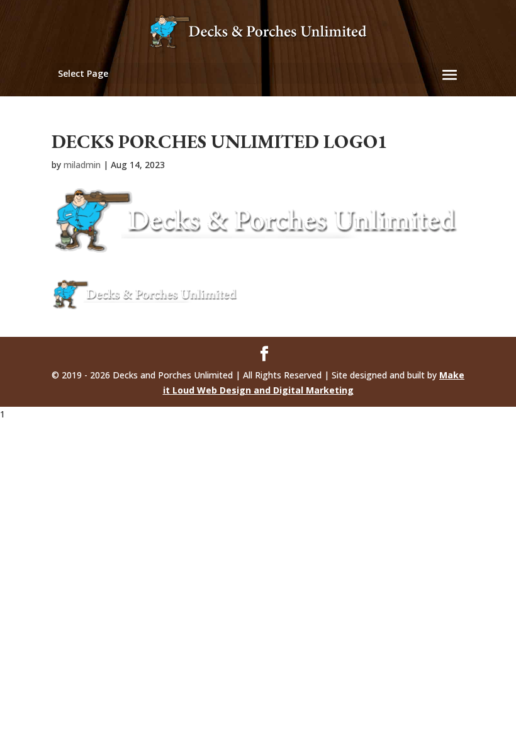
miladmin (82, 165)
